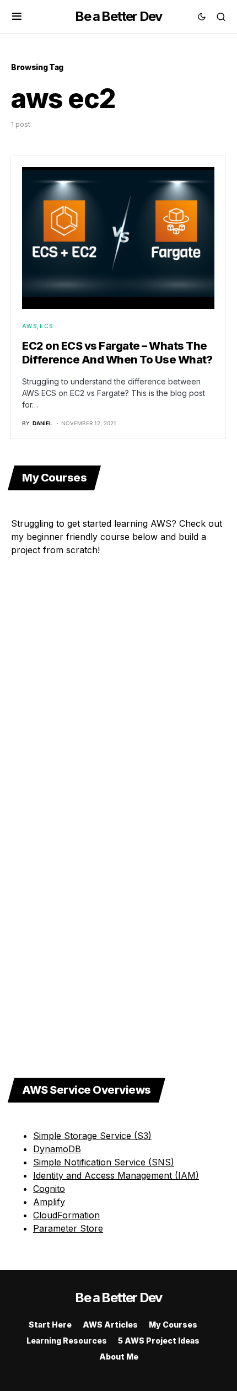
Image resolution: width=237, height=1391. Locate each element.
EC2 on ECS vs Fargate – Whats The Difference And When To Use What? (117, 352)
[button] (17, 16)
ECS (46, 326)
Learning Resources (66, 1340)
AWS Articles (110, 1324)
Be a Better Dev (118, 16)
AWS (29, 326)
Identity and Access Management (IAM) (116, 1175)
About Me (118, 1356)
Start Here (50, 1324)
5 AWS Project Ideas (159, 1340)
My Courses (173, 1324)
